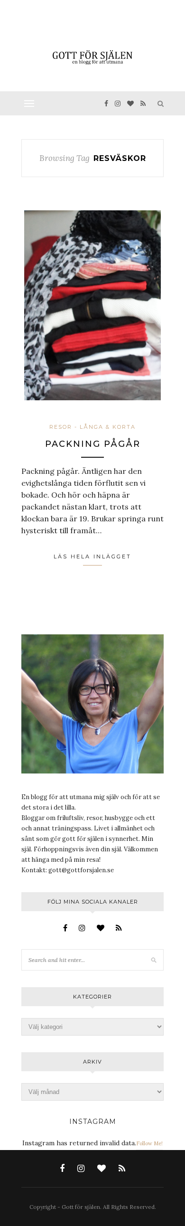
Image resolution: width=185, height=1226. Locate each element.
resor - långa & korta (92, 427)
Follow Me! (149, 1143)
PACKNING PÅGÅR (92, 444)
